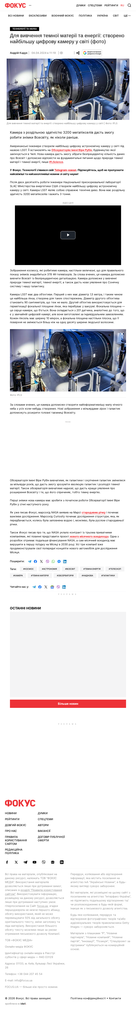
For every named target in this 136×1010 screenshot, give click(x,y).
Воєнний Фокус (63, 15)
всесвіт (71, 569)
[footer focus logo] (20, 803)
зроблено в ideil (15, 1004)
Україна (102, 15)
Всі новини (16, 15)
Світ (116, 15)
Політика (85, 15)
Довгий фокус (15, 825)
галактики (109, 575)
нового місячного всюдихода (88, 536)
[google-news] (52, 862)
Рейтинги (111, 5)
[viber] (43, 862)
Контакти (115, 998)
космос (29, 569)
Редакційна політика (13, 851)
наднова (88, 575)
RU (122, 5)
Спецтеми (95, 5)
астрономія (50, 569)
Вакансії (44, 831)
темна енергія (93, 569)
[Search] (129, 5)
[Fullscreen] (122, 333)
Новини (11, 813)
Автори (43, 825)
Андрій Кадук (19, 52)
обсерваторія (65, 575)
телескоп (115, 569)
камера (19, 575)
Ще (126, 15)
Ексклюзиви (38, 15)
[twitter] (16, 862)
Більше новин (68, 703)
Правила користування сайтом (16, 840)
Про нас (11, 831)
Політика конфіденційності (88, 998)
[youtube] (34, 862)
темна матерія (40, 575)
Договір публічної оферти (51, 838)
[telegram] (25, 862)
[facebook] (7, 862)
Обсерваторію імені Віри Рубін (71, 150)
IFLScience (56, 162)
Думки (80, 5)
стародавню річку (93, 512)
